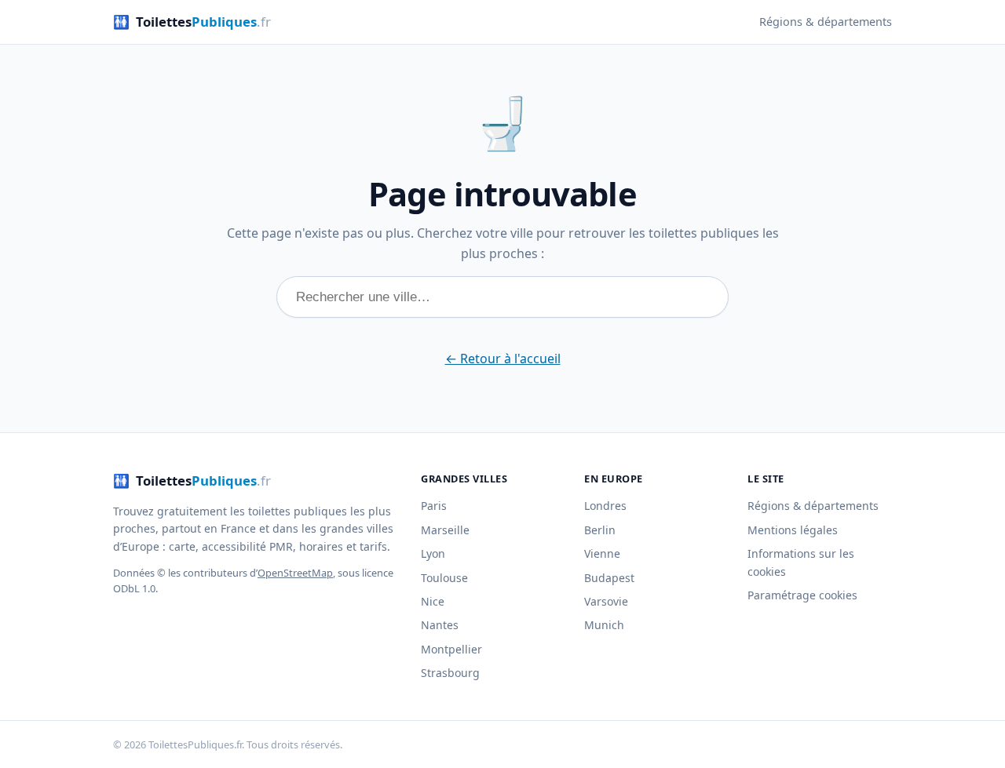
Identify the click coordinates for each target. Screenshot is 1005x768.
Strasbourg (450, 672)
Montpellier (451, 649)
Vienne (602, 553)
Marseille (445, 529)
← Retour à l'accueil (503, 358)
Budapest (609, 577)
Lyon (433, 553)
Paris (434, 505)
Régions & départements (825, 21)
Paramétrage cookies (802, 595)
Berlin (600, 529)
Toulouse (444, 577)
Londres (605, 505)
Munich (604, 624)
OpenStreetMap (295, 573)
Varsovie (606, 601)
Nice (432, 601)
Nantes (440, 624)
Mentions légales (792, 529)
